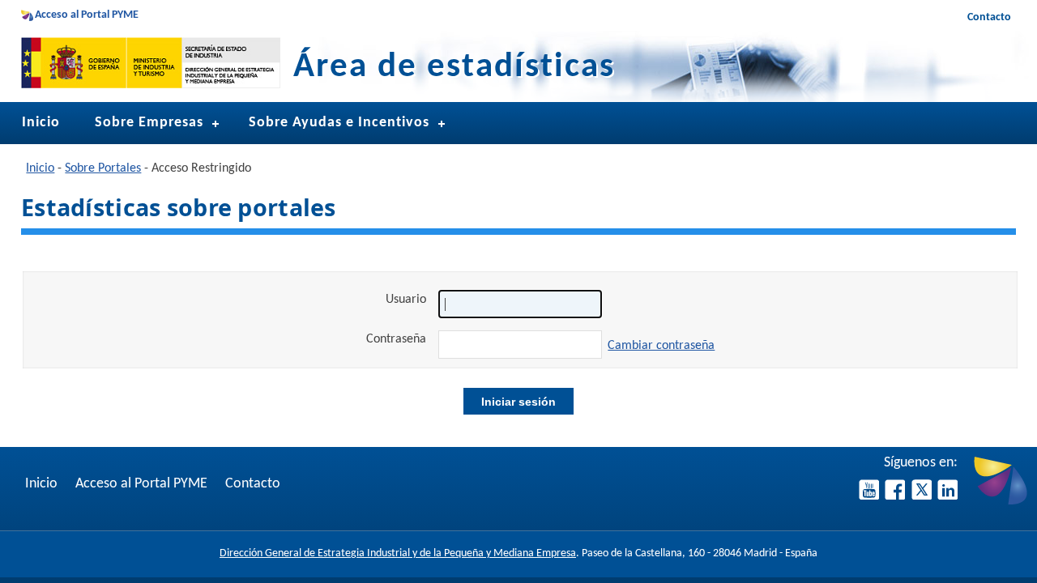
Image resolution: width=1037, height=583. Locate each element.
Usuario (406, 299)
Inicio (41, 123)
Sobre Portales (103, 168)
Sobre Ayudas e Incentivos (339, 123)
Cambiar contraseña (661, 345)
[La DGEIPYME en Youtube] (870, 496)
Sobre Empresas (149, 123)
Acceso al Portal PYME (87, 15)
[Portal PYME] (1000, 502)
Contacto (989, 17)
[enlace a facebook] (896, 496)
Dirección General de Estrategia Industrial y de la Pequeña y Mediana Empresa (398, 553)
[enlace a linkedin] (947, 496)
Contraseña (396, 339)
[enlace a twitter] (923, 496)
